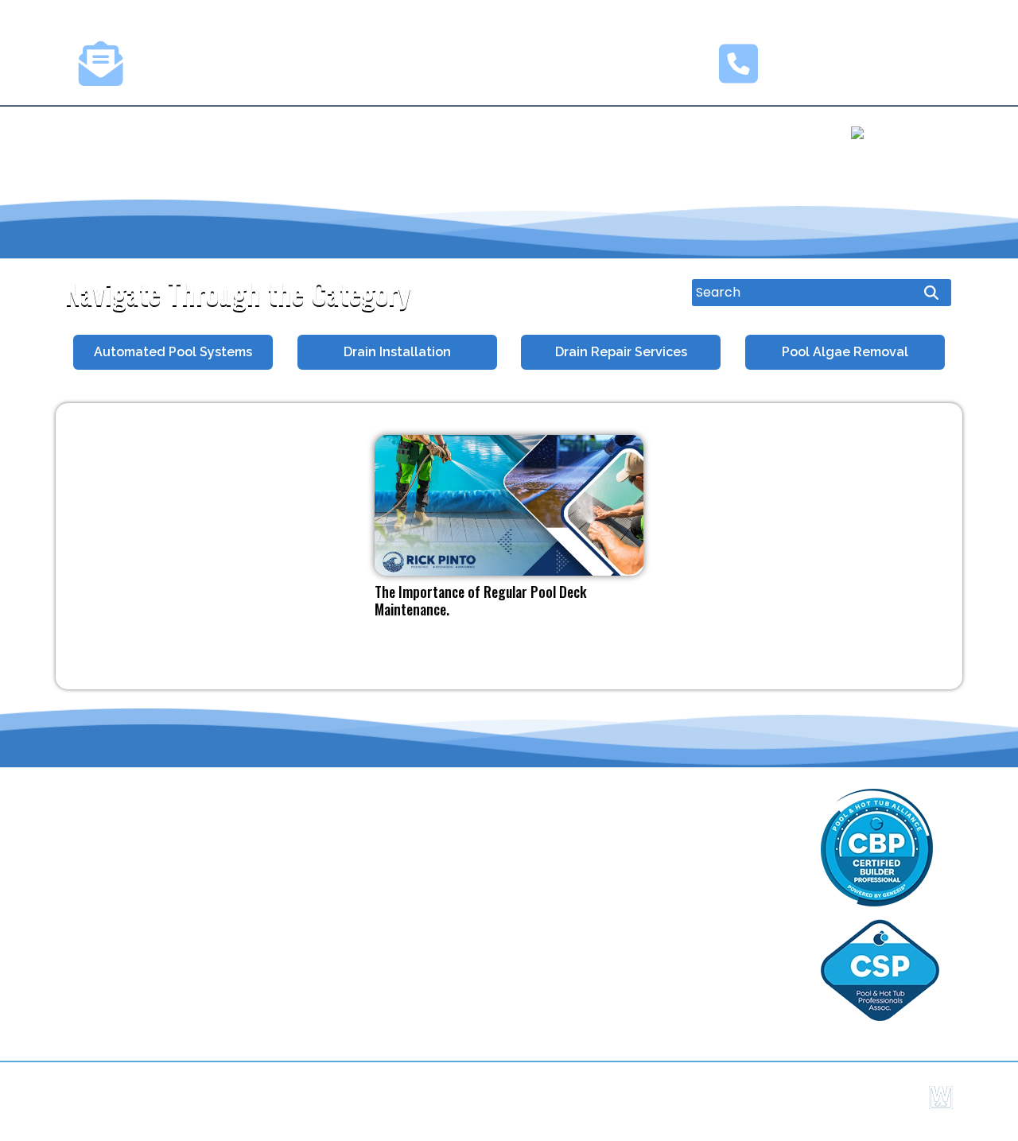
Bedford (478, 876)
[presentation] (56, 351)
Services (295, 132)
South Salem (612, 849)
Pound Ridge (730, 849)
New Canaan (731, 930)
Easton (712, 876)
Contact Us (627, 132)
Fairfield (596, 903)
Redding (597, 876)
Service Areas (118, 894)
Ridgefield (485, 903)
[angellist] (891, 134)
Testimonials (503, 132)
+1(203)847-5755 (845, 71)
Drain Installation (397, 351)
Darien (473, 957)
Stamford (602, 957)
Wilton (473, 930)
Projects (389, 132)
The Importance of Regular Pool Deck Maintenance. (481, 600)
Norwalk (597, 930)
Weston (715, 903)
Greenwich (487, 849)
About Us (201, 132)
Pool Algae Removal (845, 351)
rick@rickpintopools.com (240, 71)
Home (118, 132)
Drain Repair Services (621, 351)
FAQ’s (93, 943)
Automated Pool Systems (173, 351)
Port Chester (730, 957)
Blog (89, 968)
